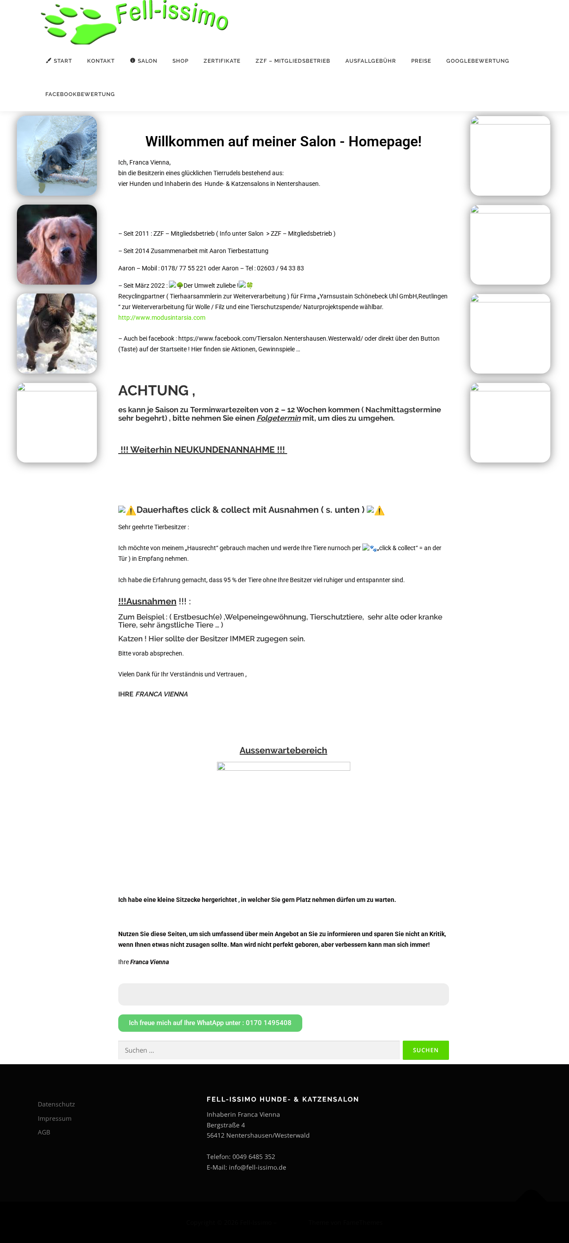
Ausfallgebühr (370, 61)
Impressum (55, 1118)
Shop (180, 61)
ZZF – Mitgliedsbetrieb (293, 61)
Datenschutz (56, 1104)
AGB (44, 1132)
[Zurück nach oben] (531, 1201)
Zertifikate (222, 61)
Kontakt (101, 61)
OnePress (292, 1222)
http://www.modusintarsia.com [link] (161, 317)
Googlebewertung (477, 61)
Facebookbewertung (80, 94)
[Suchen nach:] (259, 1050)
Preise (421, 61)
